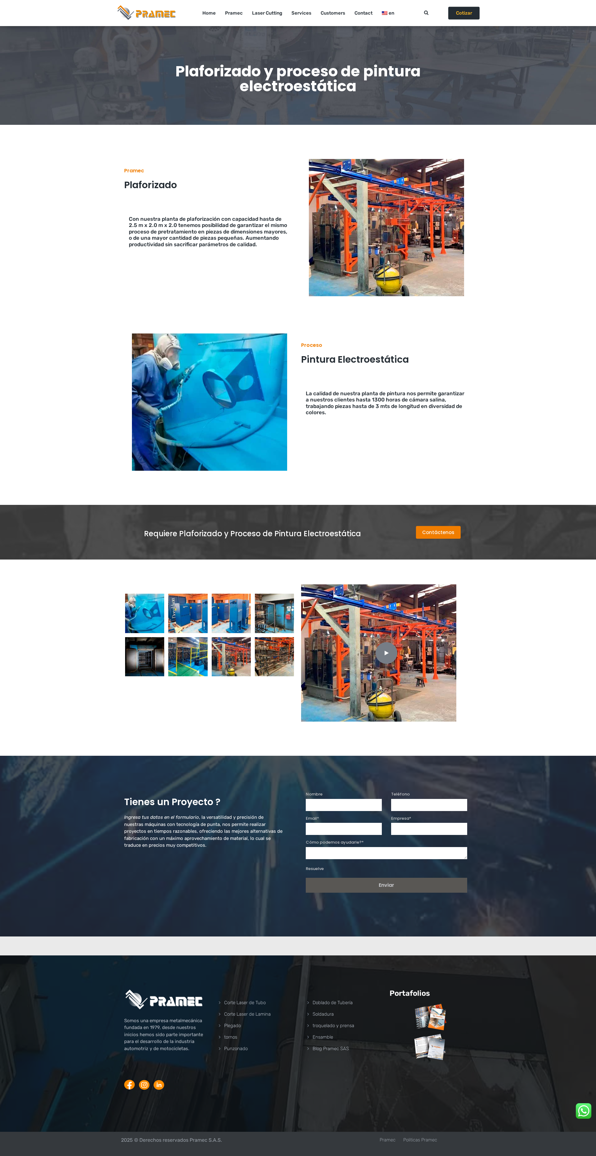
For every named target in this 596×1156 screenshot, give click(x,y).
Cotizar (464, 13)
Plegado (232, 1025)
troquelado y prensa (333, 1025)
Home (209, 13)
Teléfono (400, 794)
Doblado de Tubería (333, 1002)
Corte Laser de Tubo (245, 1002)
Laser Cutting (267, 13)
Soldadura (323, 1014)
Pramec (234, 13)
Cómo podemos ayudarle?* (335, 842)
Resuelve (315, 869)
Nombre (314, 794)
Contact (363, 13)
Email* (312, 818)
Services (301, 13)
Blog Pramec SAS (331, 1048)
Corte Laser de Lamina (247, 1014)
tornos (230, 1037)
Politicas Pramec (420, 1140)
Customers (333, 13)
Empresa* (401, 818)
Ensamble (323, 1037)
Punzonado (236, 1048)
